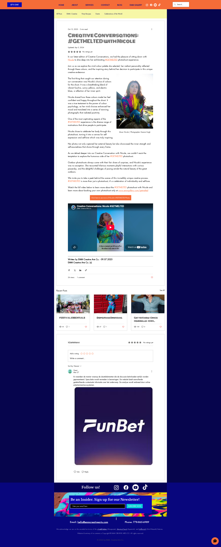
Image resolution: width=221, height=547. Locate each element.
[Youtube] (155, 4)
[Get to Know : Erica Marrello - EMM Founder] (147, 304)
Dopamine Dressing (109, 317)
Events (98, 14)
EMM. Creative (72, 14)
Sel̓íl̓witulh (142, 529)
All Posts (59, 14)
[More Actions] (151, 371)
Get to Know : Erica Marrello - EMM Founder (146, 319)
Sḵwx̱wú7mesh (122, 529)
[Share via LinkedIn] (80, 270)
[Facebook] (151, 4)
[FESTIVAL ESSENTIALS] (73, 304)
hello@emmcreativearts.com (93, 522)
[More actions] (151, 29)
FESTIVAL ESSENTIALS (72, 317)
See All (162, 290)
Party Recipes (86, 14)
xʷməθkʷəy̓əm (102, 529)
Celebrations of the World (113, 14)
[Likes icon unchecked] (74, 471)
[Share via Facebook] (69, 270)
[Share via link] (86, 270)
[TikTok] (159, 4)
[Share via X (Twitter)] (75, 270)
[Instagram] (146, 4)
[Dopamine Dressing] (110, 304)
